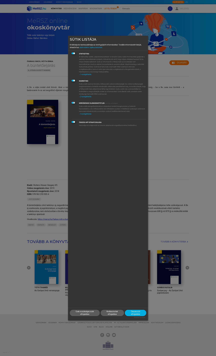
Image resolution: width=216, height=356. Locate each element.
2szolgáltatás (85, 97)
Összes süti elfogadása (135, 312)
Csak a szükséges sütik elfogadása (85, 312)
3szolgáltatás (85, 114)
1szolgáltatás (85, 74)
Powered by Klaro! (139, 317)
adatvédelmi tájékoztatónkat (90, 48)
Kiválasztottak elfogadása (112, 312)
